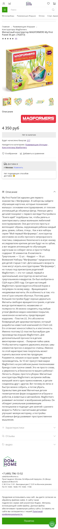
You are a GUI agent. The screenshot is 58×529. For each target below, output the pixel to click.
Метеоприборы (8, 16)
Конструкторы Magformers (14, 29)
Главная (6, 26)
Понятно (29, 520)
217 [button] (28, 140)
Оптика (42, 16)
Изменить (18, 167)
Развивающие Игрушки (26, 16)
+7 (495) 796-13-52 (12, 473)
